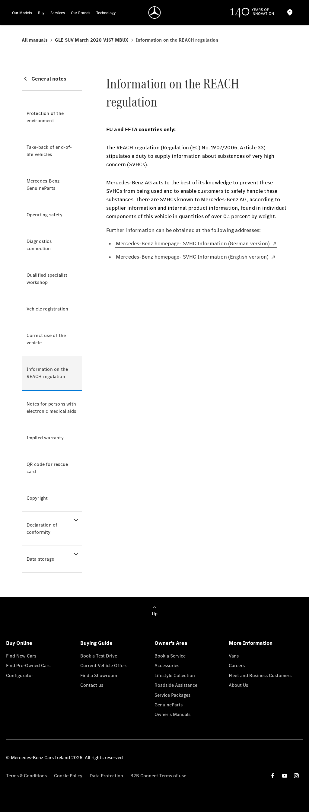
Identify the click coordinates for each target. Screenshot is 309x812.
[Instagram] (296, 775)
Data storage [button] (40, 559)
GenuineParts (168, 705)
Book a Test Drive (98, 656)
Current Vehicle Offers (103, 665)
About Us (238, 685)
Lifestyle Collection (174, 675)
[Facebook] (272, 775)
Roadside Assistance (175, 685)
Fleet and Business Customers (260, 675)
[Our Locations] (290, 12)
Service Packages (172, 695)
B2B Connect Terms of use (158, 775)
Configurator (19, 675)
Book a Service (170, 656)
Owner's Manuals (172, 714)
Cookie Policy (68, 775)
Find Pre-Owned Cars (28, 665)
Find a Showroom (98, 675)
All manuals (35, 40)
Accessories (166, 665)
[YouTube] (284, 775)
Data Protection (106, 775)
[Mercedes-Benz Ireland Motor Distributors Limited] (154, 12)
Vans (234, 656)
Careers (237, 665)
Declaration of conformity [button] (42, 528)
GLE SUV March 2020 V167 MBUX (92, 40)
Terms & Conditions (26, 775)
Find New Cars (21, 656)
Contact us (91, 685)
